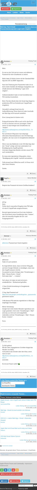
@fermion (5, 243)
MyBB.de (15, 488)
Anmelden (6, 8)
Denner (34, 432)
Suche (28, 12)
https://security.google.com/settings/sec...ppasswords (19, 294)
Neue (9, 12)
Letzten (15, 12)
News (22, 12)
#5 (35, 256)
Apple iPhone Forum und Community (7, 17)
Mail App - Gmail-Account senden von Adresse (15, 410)
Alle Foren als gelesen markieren (11, 474)
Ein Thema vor (21, 380)
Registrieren (16, 8)
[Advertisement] (18, 46)
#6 (35, 341)
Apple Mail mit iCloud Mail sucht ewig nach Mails (16, 428)
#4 (35, 239)
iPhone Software (28, 17)
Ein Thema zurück (8, 380)
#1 (35, 64)
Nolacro (3, 430)
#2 (35, 181)
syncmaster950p (5, 404)
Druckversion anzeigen (7, 445)
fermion (3, 422)
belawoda (3, 438)
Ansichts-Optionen (31, 27)
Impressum (28, 463)
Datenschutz (4, 465)
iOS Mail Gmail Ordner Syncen (10, 436)
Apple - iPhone (20, 17)
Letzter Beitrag (20, 406)
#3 (35, 198)
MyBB (26, 488)
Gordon (3, 412)
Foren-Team (15, 481)
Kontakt (5, 481)
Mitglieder (26, 481)
